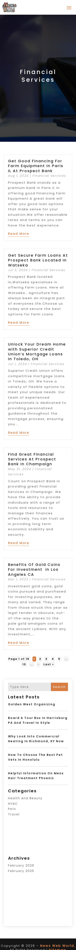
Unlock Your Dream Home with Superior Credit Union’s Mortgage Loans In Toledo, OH (37, 351)
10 (24, 664)
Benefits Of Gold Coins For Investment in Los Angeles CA (34, 569)
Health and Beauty (25, 798)
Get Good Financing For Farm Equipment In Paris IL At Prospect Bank (35, 165)
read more (18, 233)
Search (59, 687)
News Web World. (57, 946)
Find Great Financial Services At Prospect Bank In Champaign (32, 459)
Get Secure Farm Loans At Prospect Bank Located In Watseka (38, 260)
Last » (48, 664)
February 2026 (21, 865)
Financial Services (49, 176)
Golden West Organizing (31, 704)
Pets (12, 809)
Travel (14, 814)
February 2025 (21, 871)
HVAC (13, 804)
